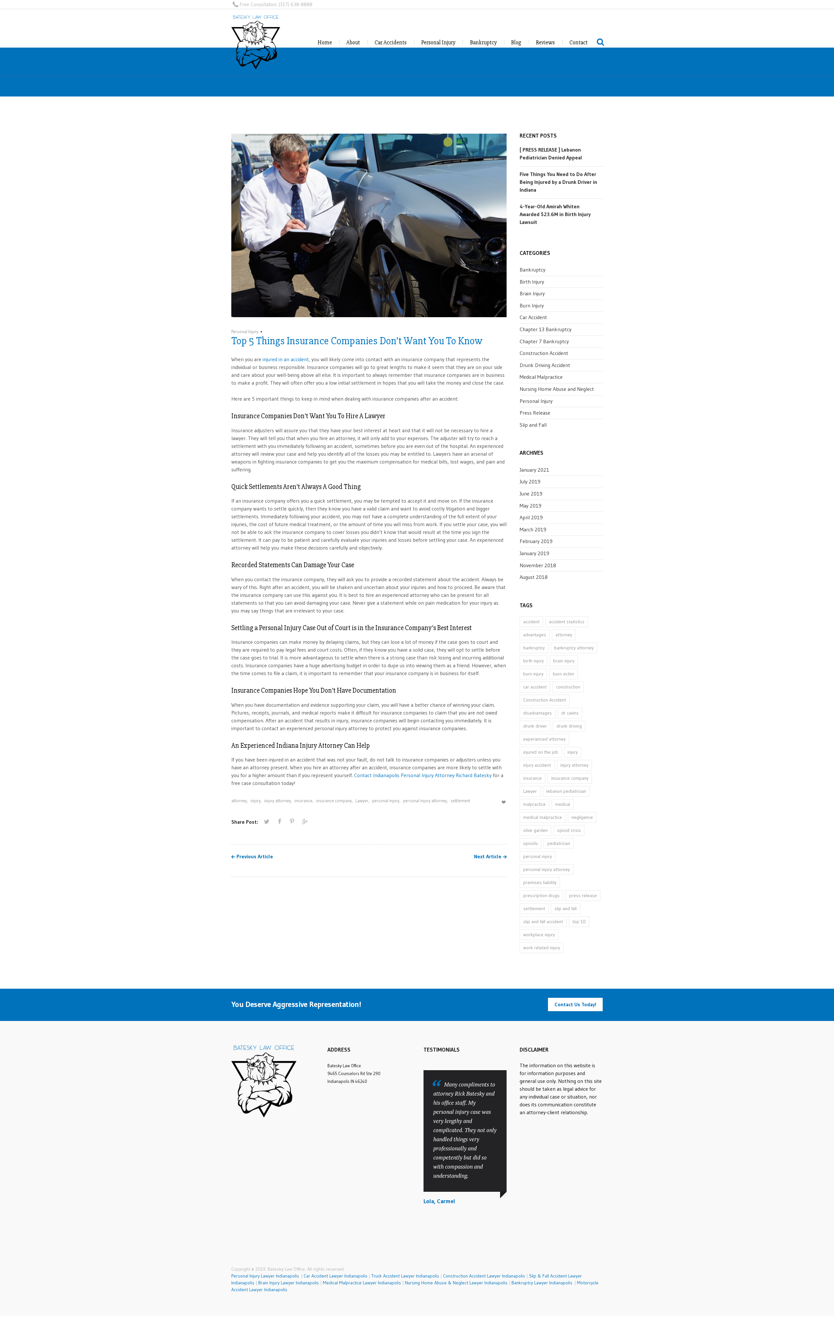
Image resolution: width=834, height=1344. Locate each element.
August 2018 (534, 577)
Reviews (545, 42)
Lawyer (361, 800)
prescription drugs (541, 895)
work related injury (541, 948)
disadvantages (537, 713)
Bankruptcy (483, 42)
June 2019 (531, 493)
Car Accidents (391, 42)
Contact (578, 42)
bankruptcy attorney (574, 648)
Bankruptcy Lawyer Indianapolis (541, 1283)
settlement (460, 800)
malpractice (534, 804)
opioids (530, 843)
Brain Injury (532, 293)
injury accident (537, 765)
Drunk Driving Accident (545, 365)
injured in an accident (286, 359)
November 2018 (538, 565)
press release (583, 895)
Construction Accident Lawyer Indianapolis (484, 1276)
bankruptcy (534, 648)
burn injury (533, 674)
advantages (534, 635)
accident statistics (566, 622)
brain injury (563, 661)
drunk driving (569, 726)
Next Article (487, 857)
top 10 (579, 921)
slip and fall (565, 908)
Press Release (535, 412)
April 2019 (531, 517)
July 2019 (530, 481)
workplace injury (539, 935)
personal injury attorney (425, 800)
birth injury (533, 661)
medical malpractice (542, 817)
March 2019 (533, 529)
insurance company (334, 800)
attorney (239, 800)
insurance (303, 800)
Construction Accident (544, 353)
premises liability (539, 882)
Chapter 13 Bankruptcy (545, 329)
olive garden (535, 830)
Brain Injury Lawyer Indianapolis (288, 1283)
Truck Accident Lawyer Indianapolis (405, 1276)
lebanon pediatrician (566, 791)
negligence (582, 817)
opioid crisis (569, 830)
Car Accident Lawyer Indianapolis (335, 1276)
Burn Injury (532, 305)
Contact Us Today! (575, 1004)
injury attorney (277, 800)
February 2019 (536, 541)
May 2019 (530, 505)
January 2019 (534, 553)
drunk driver (535, 726)
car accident (535, 687)
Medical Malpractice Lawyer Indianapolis (362, 1283)
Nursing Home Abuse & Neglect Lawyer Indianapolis (456, 1283)
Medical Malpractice (541, 377)
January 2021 (534, 469)
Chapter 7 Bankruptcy (544, 341)
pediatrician (558, 843)
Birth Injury (532, 281)
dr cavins (570, 713)
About (353, 42)
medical (562, 804)
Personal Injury (438, 42)
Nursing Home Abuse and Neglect (557, 389)
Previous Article (255, 857)
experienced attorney (544, 739)
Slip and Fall (533, 424)
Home (325, 42)
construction (568, 687)
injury (256, 800)
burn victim (563, 674)
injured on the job (540, 752)
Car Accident (533, 317)
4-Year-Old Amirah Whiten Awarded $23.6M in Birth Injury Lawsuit (555, 214)
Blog (516, 42)
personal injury (385, 800)
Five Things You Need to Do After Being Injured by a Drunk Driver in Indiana (558, 182)
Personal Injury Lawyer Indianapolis (266, 1276)
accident (531, 622)
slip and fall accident (543, 921)
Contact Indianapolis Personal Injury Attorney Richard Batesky (423, 775)
